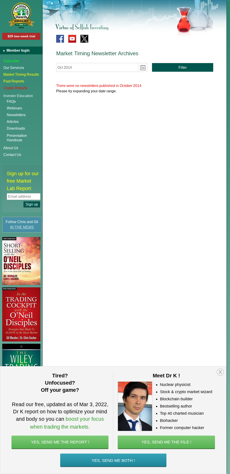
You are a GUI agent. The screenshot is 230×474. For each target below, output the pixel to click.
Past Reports (13, 81)
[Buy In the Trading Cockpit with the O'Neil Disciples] (21, 314)
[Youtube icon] (72, 39)
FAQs (11, 101)
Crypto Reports (15, 88)
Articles (13, 122)
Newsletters (16, 115)
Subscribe (11, 61)
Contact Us (12, 155)
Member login (18, 50)
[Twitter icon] (84, 39)
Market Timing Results (21, 74)
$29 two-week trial (21, 36)
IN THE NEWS (22, 227)
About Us (10, 148)
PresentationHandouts (17, 138)
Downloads (16, 128)
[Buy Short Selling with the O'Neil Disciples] (21, 261)
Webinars (14, 108)
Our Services (13, 68)
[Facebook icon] (60, 39)
